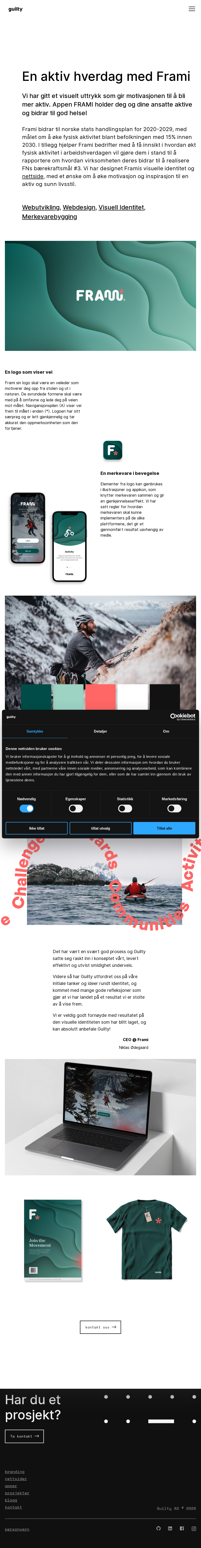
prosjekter (17, 1493)
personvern (17, 1529)
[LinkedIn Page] (170, 1528)
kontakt (13, 1507)
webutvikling (41, 207)
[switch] (76, 808)
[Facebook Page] (182, 1528)
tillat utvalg (100, 828)
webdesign (79, 207)
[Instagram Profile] (194, 1528)
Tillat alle (164, 828)
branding (15, 1471)
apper (11, 1486)
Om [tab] (166, 731)
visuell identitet (121, 207)
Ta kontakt (22, 1436)
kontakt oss (98, 1327)
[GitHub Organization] (158, 1528)
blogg (11, 1500)
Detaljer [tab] (100, 731)
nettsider (16, 1479)
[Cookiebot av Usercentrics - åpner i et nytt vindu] (173, 717)
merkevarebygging (49, 216)
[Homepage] (18, 9)
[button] (192, 9)
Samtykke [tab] (34, 731)
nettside (32, 176)
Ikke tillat (36, 828)
